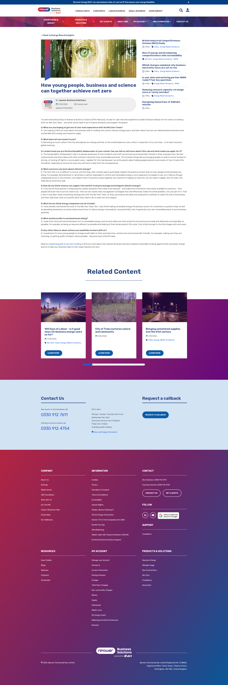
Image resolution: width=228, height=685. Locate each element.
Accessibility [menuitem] (97, 500)
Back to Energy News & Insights (58, 35)
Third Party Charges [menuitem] (100, 585)
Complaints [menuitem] (147, 534)
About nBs (123, 22)
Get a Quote (106, 22)
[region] (114, 325)
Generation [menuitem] (146, 585)
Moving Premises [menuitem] (99, 575)
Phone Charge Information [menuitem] (103, 515)
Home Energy (156, 11)
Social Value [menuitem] (45, 515)
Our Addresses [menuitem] (47, 520)
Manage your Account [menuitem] (101, 560)
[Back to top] (13, 679)
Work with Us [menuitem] (46, 500)
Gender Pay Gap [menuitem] (98, 525)
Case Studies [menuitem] (46, 560)
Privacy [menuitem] (95, 485)
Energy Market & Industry (170, 47)
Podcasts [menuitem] (45, 575)
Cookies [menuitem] (95, 480)
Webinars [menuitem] (44, 570)
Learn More (53, 353)
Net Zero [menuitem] (146, 575)
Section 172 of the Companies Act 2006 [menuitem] (108, 520)
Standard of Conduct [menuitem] (100, 490)
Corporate (99, 11)
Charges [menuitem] (95, 580)
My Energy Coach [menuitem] (99, 615)
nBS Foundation (161, 22)
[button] (145, 515)
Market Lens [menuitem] (97, 610)
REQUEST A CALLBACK (155, 415)
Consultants (82, 11)
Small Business (137, 11)
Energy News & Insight (51, 21)
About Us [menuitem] (45, 480)
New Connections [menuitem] (149, 570)
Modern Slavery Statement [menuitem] (103, 510)
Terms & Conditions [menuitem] (100, 495)
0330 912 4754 (55, 428)
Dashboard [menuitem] (96, 605)
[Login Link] (187, 10)
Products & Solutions (81, 21)
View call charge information (105, 432)
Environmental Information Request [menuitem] (106, 540)
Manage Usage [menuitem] (148, 565)
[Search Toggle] (181, 10)
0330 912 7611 (54, 414)
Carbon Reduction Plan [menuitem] (50, 510)
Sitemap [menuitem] (44, 485)
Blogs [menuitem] (43, 565)
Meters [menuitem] (94, 595)
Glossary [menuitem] (95, 625)
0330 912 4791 (160, 480)
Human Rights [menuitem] (97, 505)
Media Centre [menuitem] (46, 490)
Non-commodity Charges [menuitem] (102, 590)
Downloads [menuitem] (45, 580)
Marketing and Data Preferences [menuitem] (105, 620)
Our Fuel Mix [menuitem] (46, 505)
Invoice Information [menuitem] (100, 570)
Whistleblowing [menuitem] (98, 530)
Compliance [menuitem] (147, 580)
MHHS (176, 59)
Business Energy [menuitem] (149, 560)
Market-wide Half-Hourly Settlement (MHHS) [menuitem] (110, 535)
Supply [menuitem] (94, 600)
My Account (139, 22)
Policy (156, 47)
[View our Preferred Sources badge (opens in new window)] (168, 518)
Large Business (117, 11)
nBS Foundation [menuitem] (47, 495)
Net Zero (148, 59)
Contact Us (182, 22)
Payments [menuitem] (96, 565)
